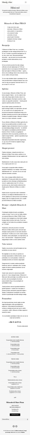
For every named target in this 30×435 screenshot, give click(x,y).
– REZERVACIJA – (15, 414)
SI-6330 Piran (15, 411)
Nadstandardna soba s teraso (15, 380)
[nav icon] (25, 2)
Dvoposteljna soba (15, 345)
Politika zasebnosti (19, 430)
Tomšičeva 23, (15, 409)
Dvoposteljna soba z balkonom (15, 387)
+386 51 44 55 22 (15, 322)
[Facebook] (14, 426)
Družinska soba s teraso (15, 392)
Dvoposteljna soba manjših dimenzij (15, 340)
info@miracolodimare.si (15, 407)
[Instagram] (16, 426)
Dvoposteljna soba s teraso (15, 371)
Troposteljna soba (15, 353)
